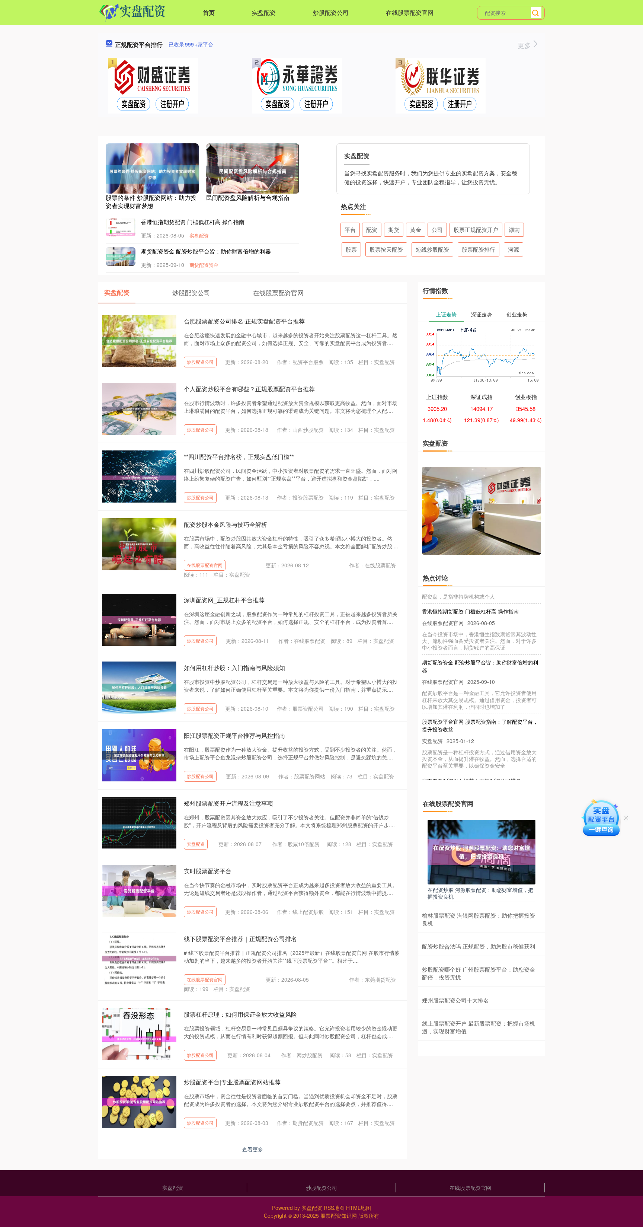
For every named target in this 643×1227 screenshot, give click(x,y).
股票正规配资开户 (476, 229)
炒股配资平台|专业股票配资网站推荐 (232, 1082)
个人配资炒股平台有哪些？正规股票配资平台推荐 (249, 389)
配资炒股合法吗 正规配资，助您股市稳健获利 (478, 946)
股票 (351, 249)
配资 (371, 229)
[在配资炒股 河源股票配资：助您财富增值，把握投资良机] (481, 851)
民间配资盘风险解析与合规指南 (247, 197)
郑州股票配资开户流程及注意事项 (228, 803)
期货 (393, 229)
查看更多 (252, 1149)
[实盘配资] (132, 12)
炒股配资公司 (331, 12)
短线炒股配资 (432, 249)
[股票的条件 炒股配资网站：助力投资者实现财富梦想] (152, 173)
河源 (513, 249)
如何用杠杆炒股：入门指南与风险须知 (234, 667)
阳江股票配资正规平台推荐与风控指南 (234, 735)
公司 (437, 229)
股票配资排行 (478, 249)
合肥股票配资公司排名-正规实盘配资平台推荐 (244, 321)
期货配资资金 (203, 264)
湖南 (514, 229)
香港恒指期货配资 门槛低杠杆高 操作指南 (192, 222)
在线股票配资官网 (410, 12)
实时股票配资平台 (207, 871)
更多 (525, 45)
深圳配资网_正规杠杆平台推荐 (224, 600)
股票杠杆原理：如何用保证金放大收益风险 (240, 1014)
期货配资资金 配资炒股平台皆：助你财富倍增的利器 (206, 251)
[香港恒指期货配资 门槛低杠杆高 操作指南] (120, 234)
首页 (209, 12)
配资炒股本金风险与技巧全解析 (225, 524)
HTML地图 (358, 1207)
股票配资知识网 (338, 1215)
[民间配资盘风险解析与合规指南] (252, 170)
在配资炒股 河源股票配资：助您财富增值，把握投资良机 (480, 893)
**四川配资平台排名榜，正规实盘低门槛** (239, 456)
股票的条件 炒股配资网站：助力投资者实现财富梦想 (151, 201)
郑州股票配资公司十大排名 (455, 1000)
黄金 (415, 229)
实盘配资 (264, 12)
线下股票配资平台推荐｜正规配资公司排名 (240, 938)
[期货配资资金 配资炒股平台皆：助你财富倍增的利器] (120, 256)
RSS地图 (334, 1207)
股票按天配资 (386, 249)
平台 (350, 229)
